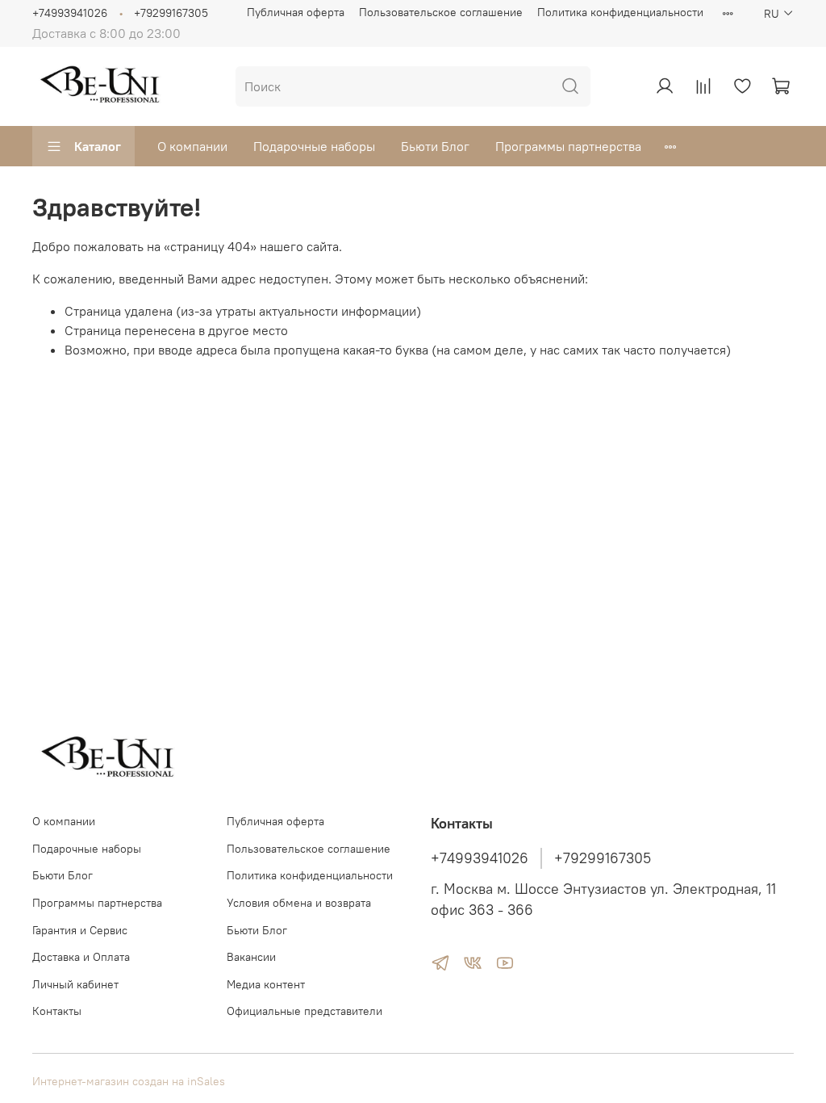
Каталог (97, 146)
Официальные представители (304, 1011)
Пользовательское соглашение (441, 12)
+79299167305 (171, 13)
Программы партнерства (568, 146)
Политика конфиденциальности (620, 12)
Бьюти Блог (435, 146)
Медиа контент (266, 984)
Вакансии (251, 957)
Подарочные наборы (314, 146)
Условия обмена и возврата (299, 902)
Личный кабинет (75, 984)
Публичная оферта (295, 12)
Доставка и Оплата (81, 957)
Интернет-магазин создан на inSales (128, 1081)
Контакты (56, 1011)
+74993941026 (69, 13)
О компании (192, 146)
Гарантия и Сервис (79, 930)
